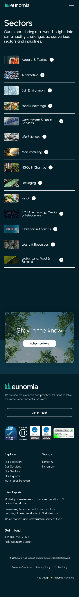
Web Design (43, 577)
